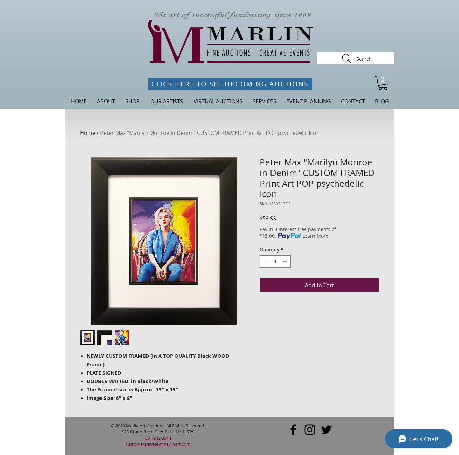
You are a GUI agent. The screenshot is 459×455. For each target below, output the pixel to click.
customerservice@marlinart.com (158, 444)
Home (87, 133)
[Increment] (285, 261)
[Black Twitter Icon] (326, 430)
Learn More (315, 236)
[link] (383, 83)
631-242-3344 (158, 438)
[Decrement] (265, 261)
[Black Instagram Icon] (310, 430)
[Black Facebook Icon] (293, 430)
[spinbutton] (275, 261)
